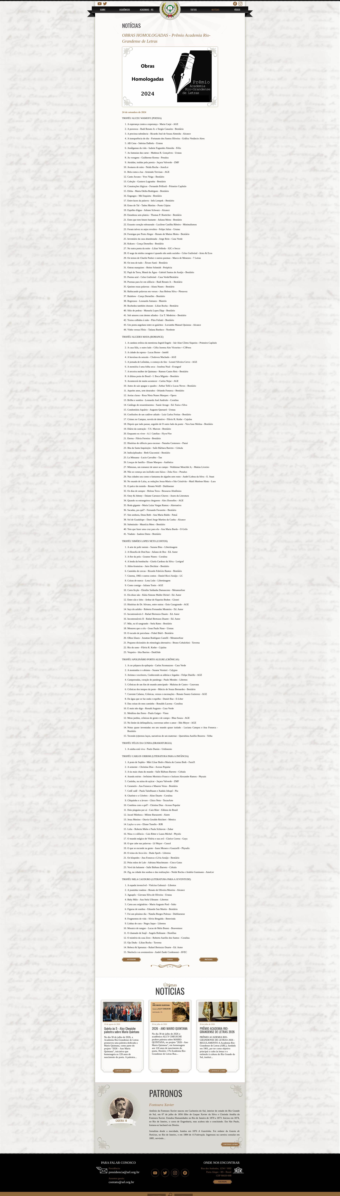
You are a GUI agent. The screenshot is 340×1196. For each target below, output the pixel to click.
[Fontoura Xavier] (121, 1109)
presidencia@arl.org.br (124, 1172)
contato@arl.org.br (121, 1182)
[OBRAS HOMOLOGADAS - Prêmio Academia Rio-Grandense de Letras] (170, 77)
